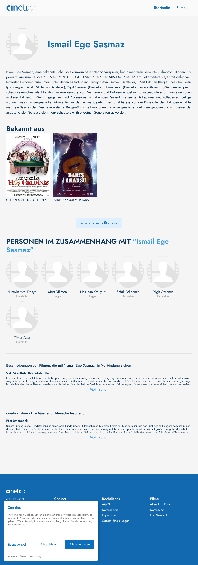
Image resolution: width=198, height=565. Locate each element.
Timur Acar (22, 337)
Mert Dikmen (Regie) (153, 82)
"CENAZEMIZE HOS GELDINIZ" (67, 77)
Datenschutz (110, 510)
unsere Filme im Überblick (99, 223)
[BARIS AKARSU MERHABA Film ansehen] (75, 165)
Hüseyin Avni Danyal (22, 291)
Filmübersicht (158, 515)
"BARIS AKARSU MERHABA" (113, 77)
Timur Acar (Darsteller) (122, 87)
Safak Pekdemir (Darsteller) (45, 87)
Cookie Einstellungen (115, 521)
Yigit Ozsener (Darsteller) (85, 87)
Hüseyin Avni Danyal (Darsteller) (113, 82)
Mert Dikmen (57, 291)
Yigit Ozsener (163, 291)
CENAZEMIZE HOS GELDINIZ (26, 200)
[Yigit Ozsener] (163, 272)
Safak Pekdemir (128, 291)
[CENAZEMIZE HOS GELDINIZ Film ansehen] (28, 165)
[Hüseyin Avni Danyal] (22, 272)
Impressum (109, 515)
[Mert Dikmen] (57, 272)
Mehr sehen (99, 389)
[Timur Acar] (22, 317)
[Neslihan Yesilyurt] (93, 272)
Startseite (162, 7)
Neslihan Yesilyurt (92, 291)
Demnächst (157, 510)
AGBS (106, 504)
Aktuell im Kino (160, 504)
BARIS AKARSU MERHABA (71, 200)
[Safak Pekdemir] (128, 272)
